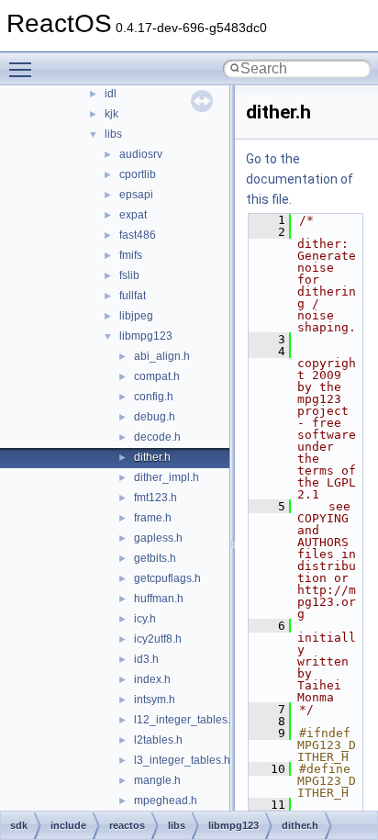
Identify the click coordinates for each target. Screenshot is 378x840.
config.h (153, 396)
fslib (129, 275)
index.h (152, 679)
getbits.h (155, 558)
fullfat (132, 295)
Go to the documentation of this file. (299, 179)
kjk (111, 113)
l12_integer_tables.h (185, 719)
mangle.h (157, 780)
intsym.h (154, 699)
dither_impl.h (166, 477)
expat (133, 214)
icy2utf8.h (158, 639)
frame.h (153, 517)
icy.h (145, 618)
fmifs (130, 255)
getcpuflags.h (167, 578)
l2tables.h (158, 740)
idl (111, 93)
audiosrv (140, 154)
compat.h (157, 376)
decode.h (157, 437)
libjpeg (136, 315)
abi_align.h (162, 356)
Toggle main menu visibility (23, 68)
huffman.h (158, 598)
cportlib (137, 174)
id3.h (146, 659)
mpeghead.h (165, 800)
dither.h (152, 457)
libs (113, 134)
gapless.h (158, 538)
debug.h (154, 416)
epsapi (136, 194)
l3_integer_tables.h (182, 760)
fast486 (137, 235)
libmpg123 (145, 336)
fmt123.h (155, 497)
